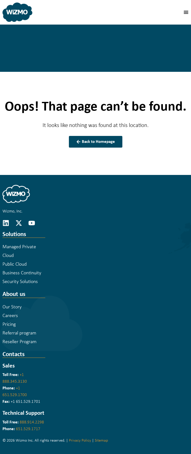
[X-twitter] (18, 223)
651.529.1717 (28, 429)
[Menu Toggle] (186, 12)
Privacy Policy (80, 441)
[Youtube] (31, 223)
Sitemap (101, 441)
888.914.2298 (32, 422)
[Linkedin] (5, 223)
